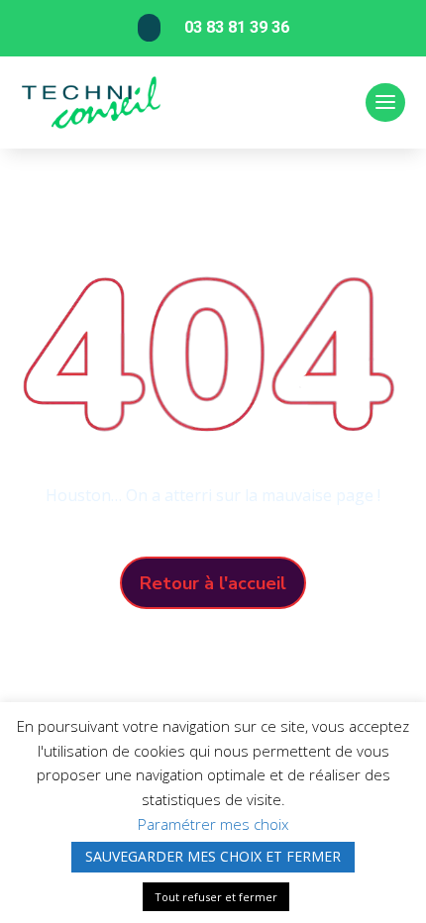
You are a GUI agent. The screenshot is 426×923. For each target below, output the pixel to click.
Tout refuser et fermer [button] (216, 896)
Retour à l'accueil (213, 583)
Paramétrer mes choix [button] (213, 824)
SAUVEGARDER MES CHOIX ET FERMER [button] (213, 856)
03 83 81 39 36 (236, 27)
